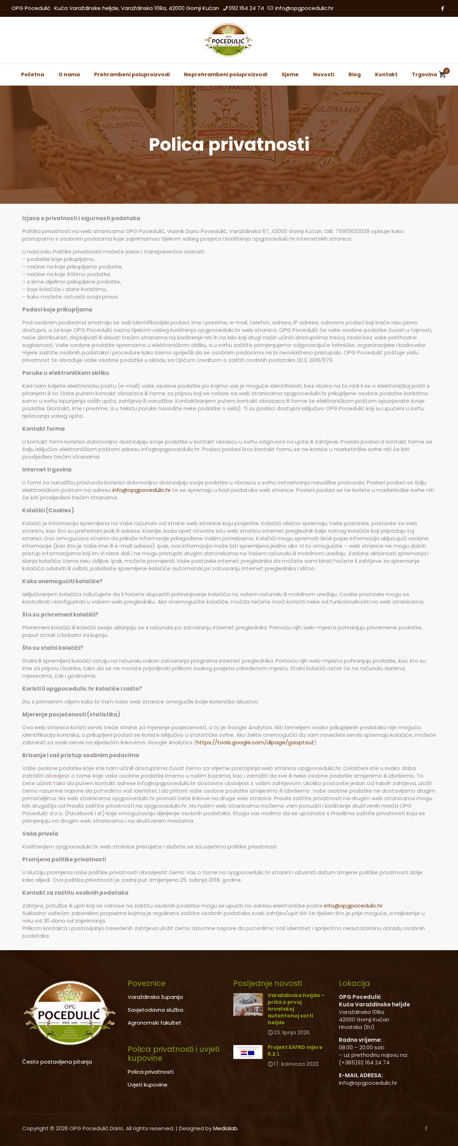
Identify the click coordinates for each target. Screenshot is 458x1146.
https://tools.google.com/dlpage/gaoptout (255, 742)
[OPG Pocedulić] (229, 40)
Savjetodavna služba (155, 1010)
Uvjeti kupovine (147, 1084)
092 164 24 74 (246, 8)
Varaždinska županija (155, 997)
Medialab (225, 1128)
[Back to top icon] (423, 1131)
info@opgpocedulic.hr (303, 8)
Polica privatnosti (151, 1071)
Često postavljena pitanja (57, 1061)
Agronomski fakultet (154, 1022)
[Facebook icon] (442, 8)
